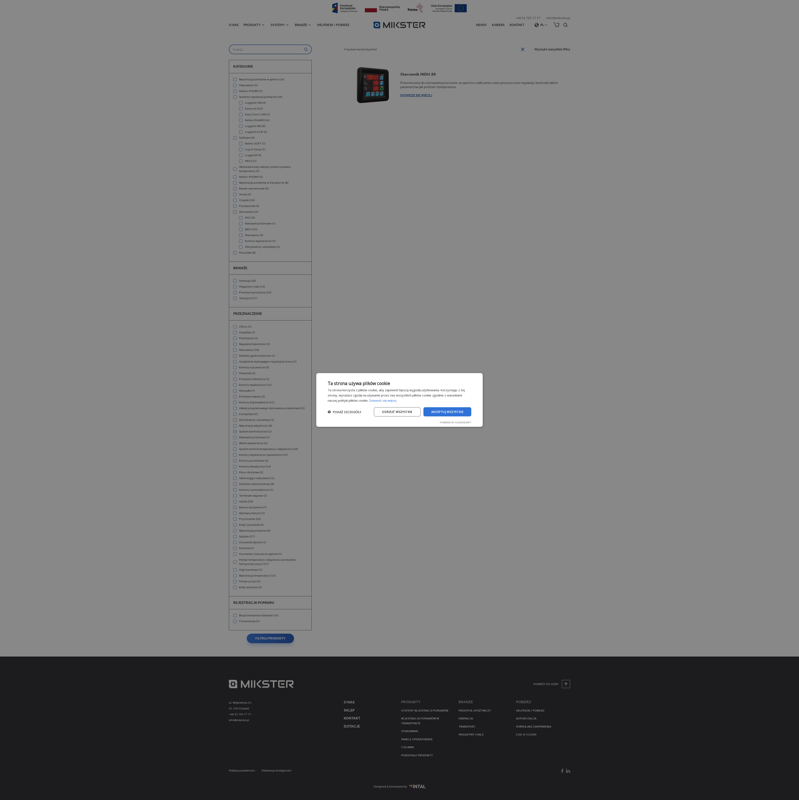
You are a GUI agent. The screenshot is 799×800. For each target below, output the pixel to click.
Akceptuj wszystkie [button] (447, 412)
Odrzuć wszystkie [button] (397, 412)
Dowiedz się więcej (382, 400)
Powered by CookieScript (455, 422)
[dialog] (399, 400)
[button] (344, 412)
